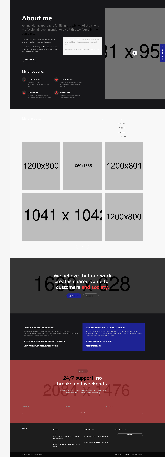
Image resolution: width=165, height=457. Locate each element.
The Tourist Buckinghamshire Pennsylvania (120, 185)
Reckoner (28, 186)
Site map (127, 454)
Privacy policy (118, 454)
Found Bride (71, 186)
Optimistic (29, 237)
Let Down (111, 237)
